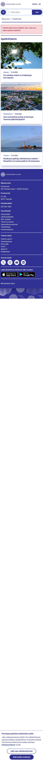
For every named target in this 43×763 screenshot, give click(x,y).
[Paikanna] (3, 12)
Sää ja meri (6, 19)
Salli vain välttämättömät (22, 751)
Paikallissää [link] (16, 19)
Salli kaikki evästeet (21, 757)
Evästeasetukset (7, 229)
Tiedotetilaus (5, 227)
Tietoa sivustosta (7, 222)
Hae (37, 12)
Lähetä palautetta (7, 217)
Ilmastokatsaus (6, 242)
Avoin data (4, 244)
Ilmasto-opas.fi (6, 239)
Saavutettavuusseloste (9, 224)
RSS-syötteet (6, 219)
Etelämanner (5, 252)
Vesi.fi (3, 247)
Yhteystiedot (5, 214)
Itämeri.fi (4, 249)
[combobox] (21, 12)
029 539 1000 (6, 207)
